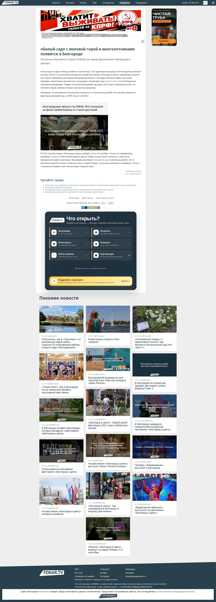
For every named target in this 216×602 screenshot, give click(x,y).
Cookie (43, 591)
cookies (95, 584)
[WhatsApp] (89, 207)
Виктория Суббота (133, 171)
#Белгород (74, 198)
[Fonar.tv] (10, 3)
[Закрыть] (143, 41)
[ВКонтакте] (82, 207)
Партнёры (130, 569)
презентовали (111, 81)
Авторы (103, 573)
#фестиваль (87, 198)
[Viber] (98, 207)
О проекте (105, 569)
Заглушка (104, 576)
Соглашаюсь (108, 595)
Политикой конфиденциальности (176, 591)
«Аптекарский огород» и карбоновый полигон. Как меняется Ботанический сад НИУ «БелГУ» (79, 190)
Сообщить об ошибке (84, 576)
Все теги (79, 573)
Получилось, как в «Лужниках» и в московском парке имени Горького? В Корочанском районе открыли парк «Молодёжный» (91, 185)
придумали (99, 160)
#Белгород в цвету (105, 198)
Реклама (130, 573)
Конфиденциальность (136, 576)
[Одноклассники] (95, 207)
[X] (86, 207)
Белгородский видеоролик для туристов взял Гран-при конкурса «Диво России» (74, 192)
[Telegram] (92, 207)
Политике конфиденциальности (137, 586)
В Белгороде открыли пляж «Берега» (58, 187)
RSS (77, 569)
